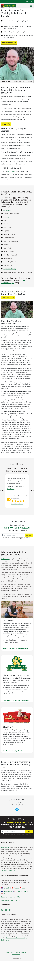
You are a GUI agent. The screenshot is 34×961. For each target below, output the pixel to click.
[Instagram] (6, 910)
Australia (7, 888)
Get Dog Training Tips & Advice (14, 751)
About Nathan (6, 81)
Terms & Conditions (21, 952)
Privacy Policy (9, 952)
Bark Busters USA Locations (10, 900)
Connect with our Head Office (10, 897)
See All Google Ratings (17, 504)
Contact (15, 81)
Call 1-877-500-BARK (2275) (17, 528)
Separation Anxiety (9, 269)
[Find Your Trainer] (27, 1)
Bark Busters (5, 559)
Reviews (22, 81)
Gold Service (11, 171)
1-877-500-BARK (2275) (18, 822)
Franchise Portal (16, 954)
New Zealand (8, 891)
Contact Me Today (8, 297)
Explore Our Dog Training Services (15, 648)
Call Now (6, 124)
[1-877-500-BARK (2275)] (32, 1)
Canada (16, 888)
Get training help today (8, 870)
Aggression (7, 210)
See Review (10, 489)
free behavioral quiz (13, 281)
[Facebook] (17, 809)
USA (5, 893)
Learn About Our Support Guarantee (15, 700)
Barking (6, 217)
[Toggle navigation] (31, 6)
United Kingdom (21, 891)
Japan (24, 888)
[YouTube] (9, 910)
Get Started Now (9, 43)
